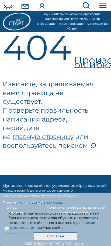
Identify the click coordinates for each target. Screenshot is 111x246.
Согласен (55, 236)
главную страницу (43, 137)
